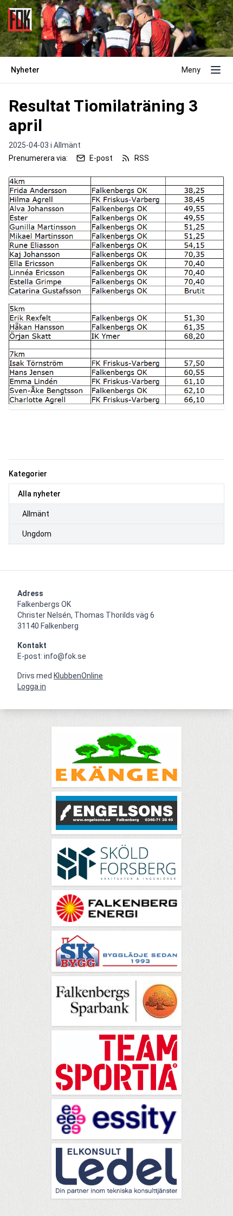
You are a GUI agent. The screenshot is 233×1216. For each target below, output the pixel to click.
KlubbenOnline (78, 675)
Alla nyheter (39, 493)
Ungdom (36, 533)
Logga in (31, 686)
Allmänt (35, 513)
